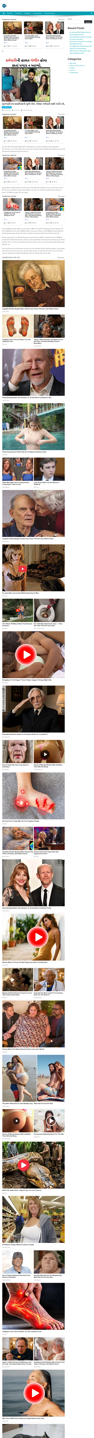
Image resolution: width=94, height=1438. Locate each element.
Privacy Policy (37, 13)
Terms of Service (49, 13)
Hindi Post (72, 70)
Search (70, 19)
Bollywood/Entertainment (77, 65)
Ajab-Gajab (73, 63)
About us (9, 13)
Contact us (18, 13)
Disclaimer (28, 13)
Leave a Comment (27, 110)
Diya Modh (16, 110)
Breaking (72, 68)
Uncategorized (6, 107)
